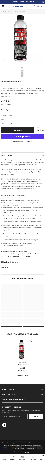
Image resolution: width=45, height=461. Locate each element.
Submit (35, 417)
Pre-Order (17, 130)
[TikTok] (4, 425)
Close (43, 2)
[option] (22, 38)
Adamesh (22, 362)
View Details (22, 375)
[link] (11, 316)
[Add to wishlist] (38, 130)
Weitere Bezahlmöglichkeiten (22, 141)
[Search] (34, 6)
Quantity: (4, 119)
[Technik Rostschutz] (22, 349)
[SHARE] (42, 130)
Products (9, 11)
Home (2, 11)
